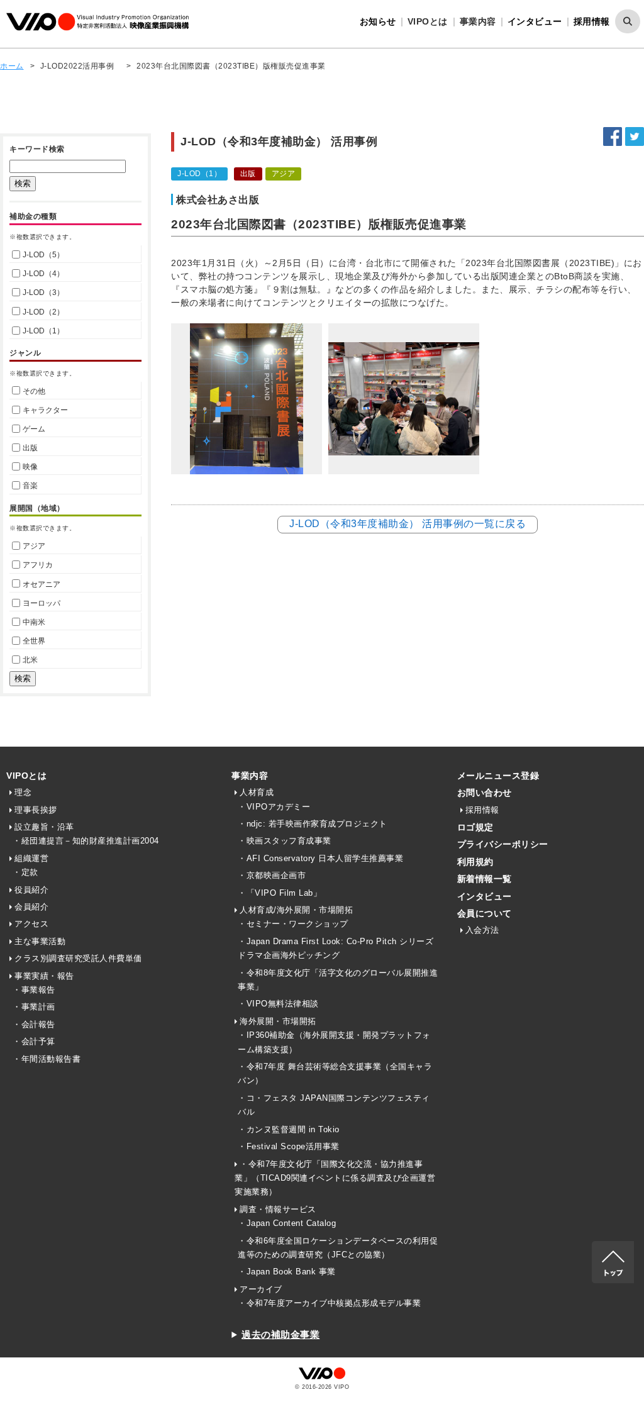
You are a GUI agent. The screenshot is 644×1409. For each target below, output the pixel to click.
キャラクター (45, 410)
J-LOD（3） (43, 292)
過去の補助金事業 (280, 1334)
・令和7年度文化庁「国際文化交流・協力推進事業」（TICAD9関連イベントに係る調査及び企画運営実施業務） (335, 1178)
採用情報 (592, 21)
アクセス (31, 923)
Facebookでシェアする (612, 136)
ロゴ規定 (475, 827)
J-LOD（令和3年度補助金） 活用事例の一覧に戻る (407, 523)
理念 (22, 792)
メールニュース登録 (498, 776)
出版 (30, 447)
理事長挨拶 (35, 810)
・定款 (25, 872)
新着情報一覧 (484, 879)
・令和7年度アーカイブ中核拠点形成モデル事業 (329, 1303)
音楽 (30, 485)
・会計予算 (34, 1041)
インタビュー (535, 21)
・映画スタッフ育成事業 (284, 840)
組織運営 (31, 858)
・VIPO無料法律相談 (278, 1003)
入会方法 (482, 930)
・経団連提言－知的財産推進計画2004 (86, 840)
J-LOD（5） (43, 254)
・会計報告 (34, 1024)
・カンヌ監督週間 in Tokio (289, 1129)
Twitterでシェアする (634, 136)
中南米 (34, 622)
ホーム (12, 66)
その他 (34, 391)
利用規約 (475, 862)
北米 (30, 659)
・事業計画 (34, 1006)
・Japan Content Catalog (287, 1223)
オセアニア (41, 584)
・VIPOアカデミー (274, 806)
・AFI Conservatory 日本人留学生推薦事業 (320, 858)
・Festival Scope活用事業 (289, 1146)
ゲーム (34, 429)
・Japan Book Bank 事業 (287, 1271)
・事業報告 (34, 989)
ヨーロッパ (41, 603)
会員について (484, 913)
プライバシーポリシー (502, 844)
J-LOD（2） (43, 312)
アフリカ (38, 564)
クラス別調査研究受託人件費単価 (78, 958)
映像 (30, 466)
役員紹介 (31, 889)
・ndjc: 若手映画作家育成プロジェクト (312, 823)
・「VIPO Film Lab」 (279, 893)
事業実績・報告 (44, 976)
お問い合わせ (484, 793)
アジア (34, 546)
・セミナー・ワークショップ (293, 923)
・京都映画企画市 (272, 875)
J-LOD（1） (43, 330)
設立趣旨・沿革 (44, 827)
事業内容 (249, 776)
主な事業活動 (39, 941)
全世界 (34, 641)
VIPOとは (26, 776)
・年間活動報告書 (46, 1059)
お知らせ (378, 21)
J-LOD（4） (43, 273)
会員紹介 (31, 906)
